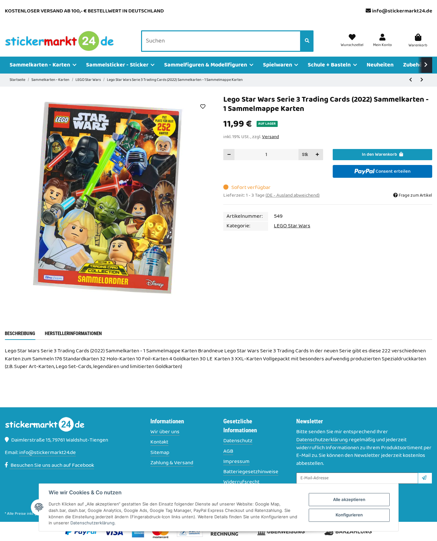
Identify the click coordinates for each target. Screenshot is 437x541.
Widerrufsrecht (241, 482)
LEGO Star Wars (292, 226)
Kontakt (159, 442)
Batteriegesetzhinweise (250, 472)
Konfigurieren (349, 514)
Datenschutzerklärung (322, 440)
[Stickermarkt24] (59, 41)
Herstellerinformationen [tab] (73, 333)
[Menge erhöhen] (317, 154)
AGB (228, 452)
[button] (382, 41)
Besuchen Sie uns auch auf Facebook (52, 465)
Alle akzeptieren (349, 499)
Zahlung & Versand (171, 463)
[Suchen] (307, 41)
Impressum (236, 462)
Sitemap (159, 453)
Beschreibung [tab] (20, 333)
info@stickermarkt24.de (402, 11)
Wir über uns (164, 432)
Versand (270, 137)
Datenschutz (237, 441)
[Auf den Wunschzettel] (203, 106)
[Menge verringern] (229, 154)
